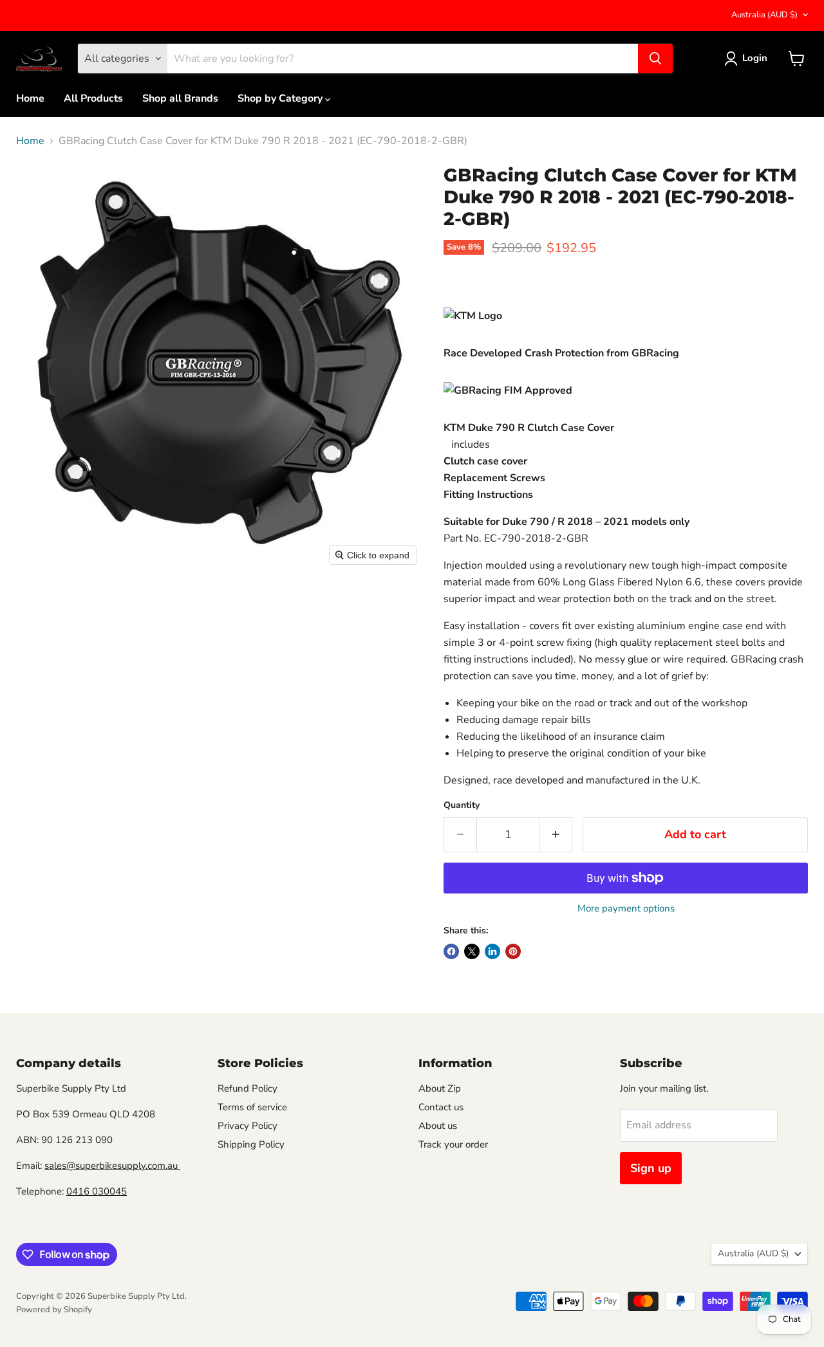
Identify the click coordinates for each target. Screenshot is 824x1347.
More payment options (626, 908)
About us (437, 1125)
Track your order (453, 1144)
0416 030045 (96, 1191)
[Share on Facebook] (451, 951)
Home (30, 98)
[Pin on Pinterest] (513, 951)
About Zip (439, 1088)
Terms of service (252, 1107)
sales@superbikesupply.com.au (112, 1165)
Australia (764, 15)
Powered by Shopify (54, 1309)
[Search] (655, 58)
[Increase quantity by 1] (555, 834)
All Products (93, 98)
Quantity (462, 805)
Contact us (441, 1107)
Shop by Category (281, 98)
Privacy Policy (247, 1125)
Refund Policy (247, 1088)
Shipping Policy (251, 1144)
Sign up (650, 1168)
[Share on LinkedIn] (492, 951)
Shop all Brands (180, 98)
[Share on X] (472, 951)
